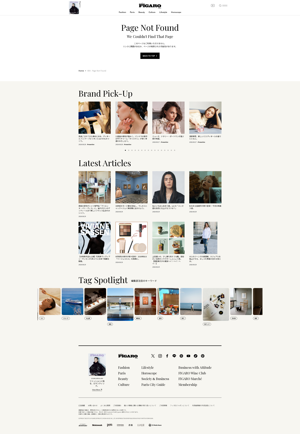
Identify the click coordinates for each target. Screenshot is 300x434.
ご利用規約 (117, 405)
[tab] (125, 150)
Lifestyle (163, 12)
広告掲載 (82, 405)
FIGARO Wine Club (192, 373)
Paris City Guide (153, 384)
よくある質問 (105, 405)
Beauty (142, 12)
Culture (152, 12)
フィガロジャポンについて (179, 405)
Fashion (122, 12)
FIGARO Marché (190, 378)
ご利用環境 (163, 405)
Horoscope (176, 12)
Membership (187, 384)
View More (96, 390)
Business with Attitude (195, 367)
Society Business (155, 378)
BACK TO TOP (149, 55)
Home (81, 70)
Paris (132, 12)
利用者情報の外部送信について (203, 405)
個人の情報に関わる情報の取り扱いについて (140, 405)
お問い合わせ (93, 405)
